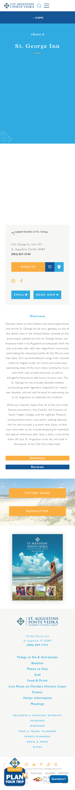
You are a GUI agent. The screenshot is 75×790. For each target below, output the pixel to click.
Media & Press (37, 741)
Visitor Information (37, 698)
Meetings (37, 704)
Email (19, 294)
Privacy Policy (36, 772)
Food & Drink (37, 680)
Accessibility (50, 772)
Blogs (37, 747)
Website (28, 266)
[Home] (19, 5)
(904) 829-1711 (37, 645)
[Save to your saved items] (49, 267)
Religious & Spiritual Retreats (37, 715)
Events (37, 692)
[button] (56, 779)
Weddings (37, 726)
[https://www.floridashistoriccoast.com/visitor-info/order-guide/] (37, 567)
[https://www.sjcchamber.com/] (44, 779)
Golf (37, 675)
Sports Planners (37, 736)
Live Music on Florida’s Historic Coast (37, 686)
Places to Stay (37, 669)
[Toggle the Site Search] (39, 6)
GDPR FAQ (63, 772)
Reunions (37, 720)
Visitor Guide (37, 493)
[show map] (59, 267)
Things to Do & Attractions (37, 657)
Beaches (37, 663)
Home (39, 18)
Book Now (46, 294)
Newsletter (37, 511)
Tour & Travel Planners (37, 731)
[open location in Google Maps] (30, 232)
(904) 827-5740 (21, 254)
